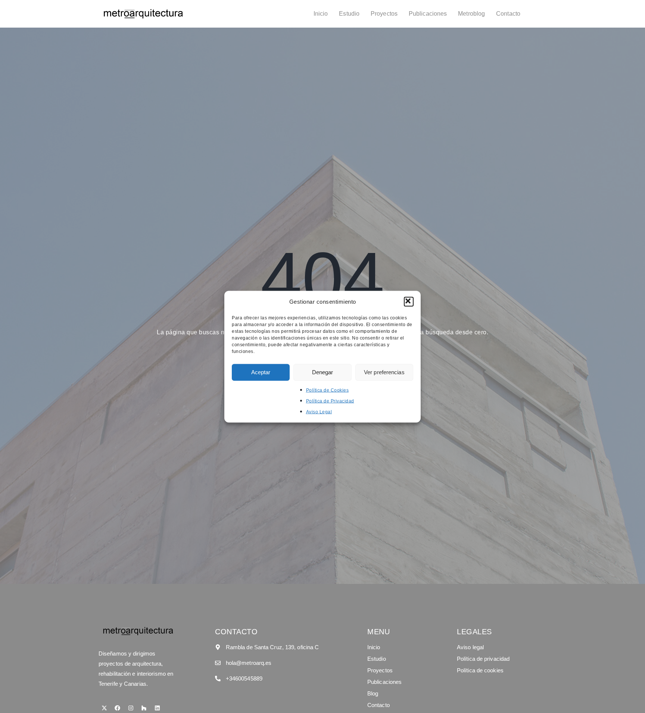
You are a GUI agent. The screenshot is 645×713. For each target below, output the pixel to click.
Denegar (322, 372)
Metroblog (471, 13)
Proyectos (384, 13)
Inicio (321, 13)
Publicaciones (428, 13)
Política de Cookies (327, 390)
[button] (408, 301)
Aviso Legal (319, 411)
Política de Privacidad (330, 400)
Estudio (349, 13)
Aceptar (261, 372)
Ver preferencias (384, 372)
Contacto (508, 13)
